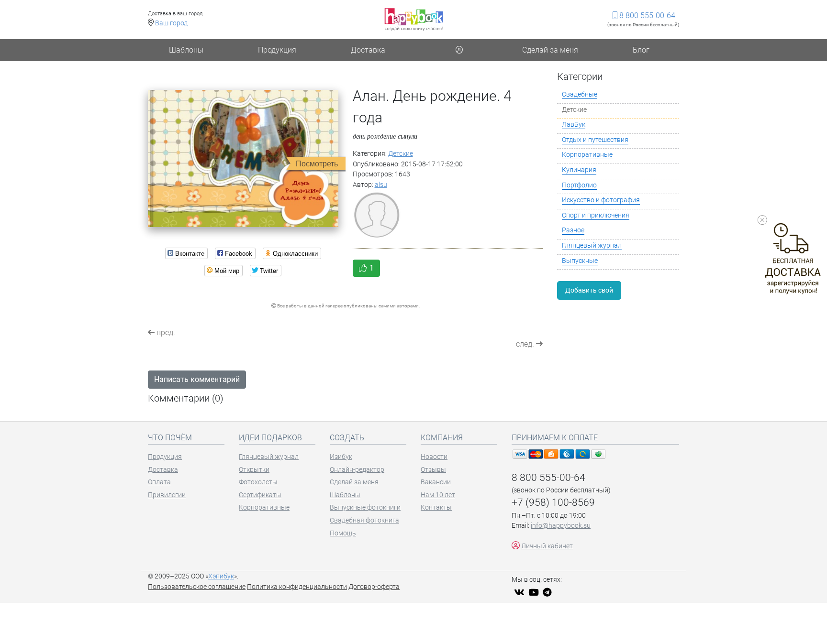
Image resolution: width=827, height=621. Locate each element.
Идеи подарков (270, 437)
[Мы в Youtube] (534, 593)
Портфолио (579, 185)
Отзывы (433, 470)
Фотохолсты (258, 482)
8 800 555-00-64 (646, 15)
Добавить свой (589, 290)
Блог (641, 49)
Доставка (368, 49)
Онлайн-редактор (357, 470)
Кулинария (579, 170)
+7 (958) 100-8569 (553, 502)
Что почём (170, 437)
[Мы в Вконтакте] (520, 593)
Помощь (343, 533)
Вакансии (436, 482)
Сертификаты (260, 495)
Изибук (341, 457)
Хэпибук (221, 576)
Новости (434, 457)
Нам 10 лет (438, 495)
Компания (442, 437)
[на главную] (414, 19)
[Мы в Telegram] (548, 593)
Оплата (159, 482)
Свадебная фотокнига (364, 520)
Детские (400, 154)
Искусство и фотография (601, 200)
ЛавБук (573, 124)
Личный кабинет (547, 546)
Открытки (254, 470)
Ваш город (171, 23)
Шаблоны (186, 49)
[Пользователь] (459, 50)
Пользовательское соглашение (197, 587)
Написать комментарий (197, 379)
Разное (573, 230)
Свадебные (579, 94)
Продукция (277, 49)
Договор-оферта (374, 587)
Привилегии (167, 495)
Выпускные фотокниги (365, 507)
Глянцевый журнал (592, 245)
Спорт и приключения (595, 215)
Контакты (436, 507)
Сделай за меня (550, 49)
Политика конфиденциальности (297, 587)
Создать (347, 437)
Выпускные (580, 261)
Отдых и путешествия (595, 140)
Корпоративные (587, 155)
